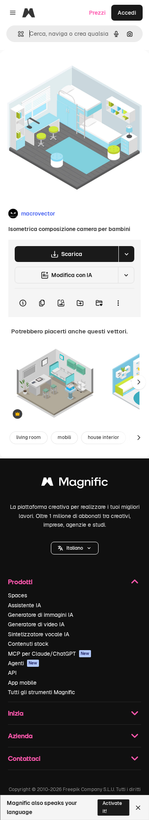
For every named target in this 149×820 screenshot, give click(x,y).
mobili (64, 437)
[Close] (138, 807)
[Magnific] (74, 483)
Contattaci (24, 758)
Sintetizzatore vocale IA (38, 634)
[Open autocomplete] (18, 34)
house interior (103, 437)
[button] (75, 548)
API (12, 672)
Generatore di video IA (36, 624)
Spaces (17, 595)
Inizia (15, 713)
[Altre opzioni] (118, 303)
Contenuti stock (28, 643)
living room (28, 437)
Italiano (74, 548)
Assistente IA (24, 605)
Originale (52, 68)
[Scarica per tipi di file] (126, 254)
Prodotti (20, 581)
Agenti (22, 663)
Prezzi (97, 12)
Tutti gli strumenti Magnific (41, 692)
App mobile (22, 682)
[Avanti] (139, 382)
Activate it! (112, 807)
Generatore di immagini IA (40, 614)
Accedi (127, 12)
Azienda (20, 735)
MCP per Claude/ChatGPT (48, 653)
